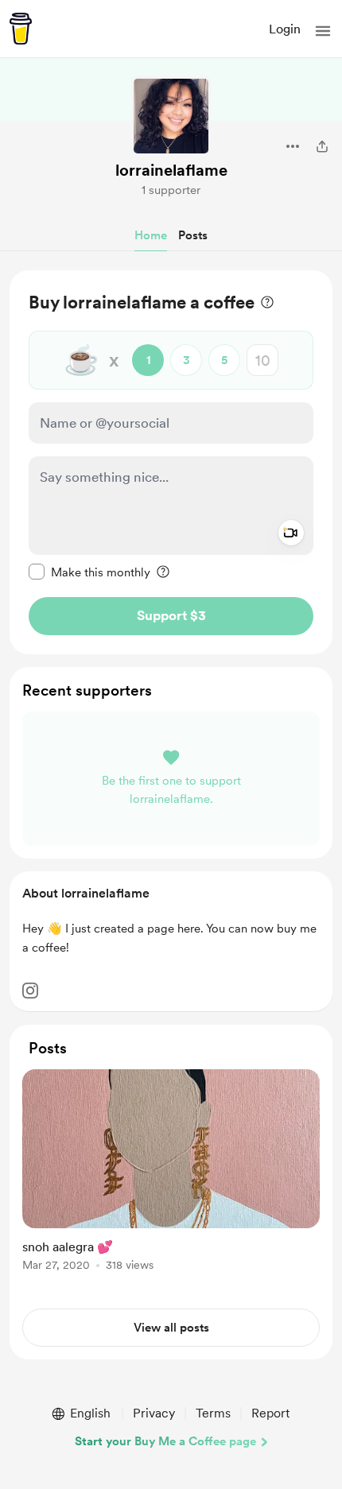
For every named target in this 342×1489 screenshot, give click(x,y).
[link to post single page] (171, 1173)
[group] (171, 1179)
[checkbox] (89, 571)
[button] (322, 31)
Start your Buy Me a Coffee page (165, 1441)
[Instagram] (30, 990)
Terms (213, 1413)
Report (270, 1413)
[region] (171, 462)
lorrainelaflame (171, 170)
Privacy (154, 1413)
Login (285, 29)
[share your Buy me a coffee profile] (322, 146)
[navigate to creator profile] (171, 116)
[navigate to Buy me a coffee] (21, 29)
